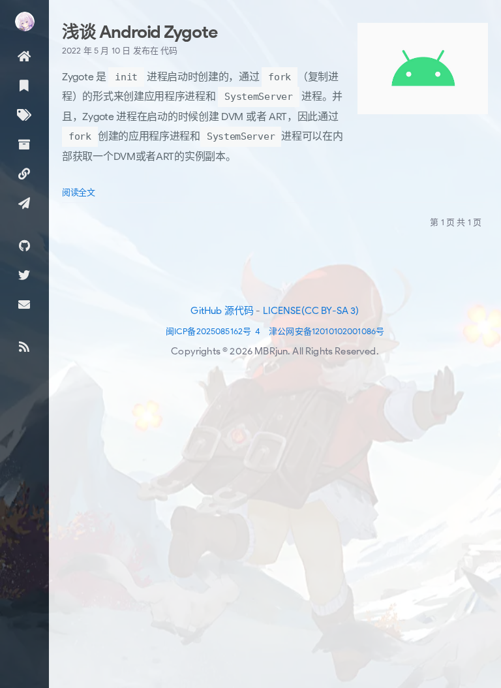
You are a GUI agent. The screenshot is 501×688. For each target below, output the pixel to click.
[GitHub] (24, 245)
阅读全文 (78, 192)
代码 (168, 50)
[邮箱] (24, 304)
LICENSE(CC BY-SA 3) (311, 311)
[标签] (24, 114)
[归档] (24, 144)
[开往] (24, 202)
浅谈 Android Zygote (139, 32)
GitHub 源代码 (222, 311)
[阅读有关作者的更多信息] (24, 21)
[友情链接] (24, 173)
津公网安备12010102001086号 (326, 331)
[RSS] (24, 346)
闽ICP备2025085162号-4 (213, 331)
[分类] (24, 85)
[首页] (24, 55)
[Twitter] (24, 274)
